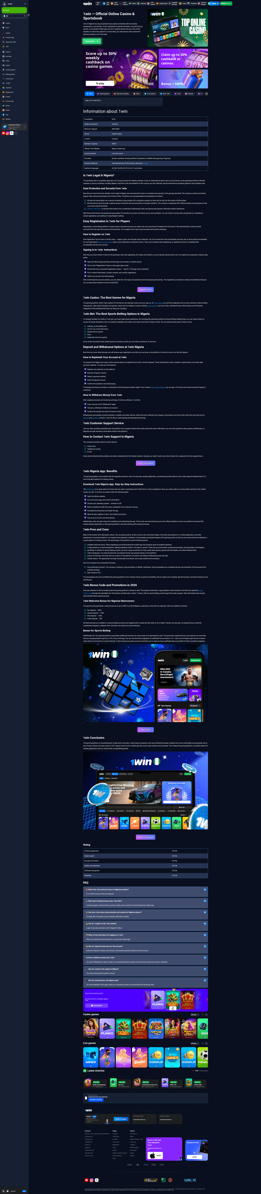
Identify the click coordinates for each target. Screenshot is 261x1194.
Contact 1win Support (145, 463)
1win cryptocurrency (158, 387)
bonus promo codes (105, 242)
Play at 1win (145, 730)
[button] (149, 84)
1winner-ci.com (89, 1155)
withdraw (95, 418)
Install (159, 1155)
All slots (193, 1015)
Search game (97, 1005)
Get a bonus (100, 83)
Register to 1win (146, 290)
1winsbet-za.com (89, 1150)
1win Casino (158, 303)
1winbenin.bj (88, 1142)
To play (172, 1008)
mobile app (90, 489)
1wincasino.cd (89, 1139)
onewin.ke (87, 1147)
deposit (85, 418)
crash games (152, 306)
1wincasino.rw (89, 1136)
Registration (226, 3)
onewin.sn (87, 1144)
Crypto (145, 163)
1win (86, 1189)
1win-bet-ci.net (89, 1153)
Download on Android (96, 1099)
